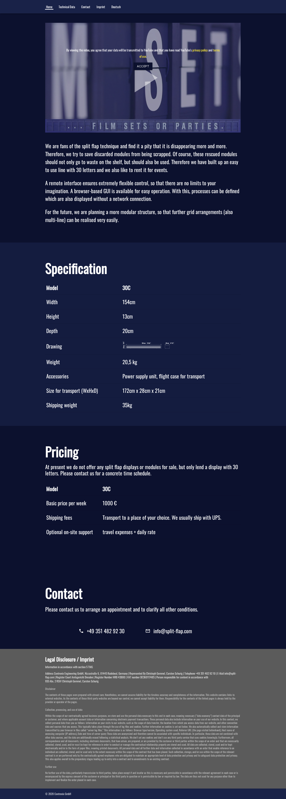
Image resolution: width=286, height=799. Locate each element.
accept (143, 66)
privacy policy (200, 50)
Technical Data (67, 6)
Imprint (101, 6)
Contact (85, 6)
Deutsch (116, 6)
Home (49, 6)
